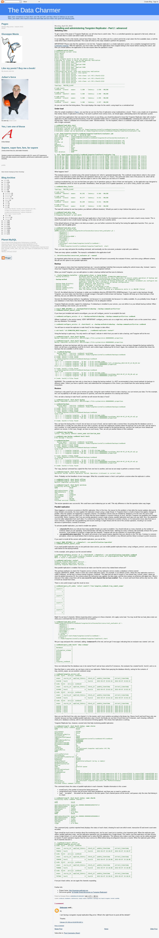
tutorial (112, 898)
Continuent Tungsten (62, 46)
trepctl (103, 898)
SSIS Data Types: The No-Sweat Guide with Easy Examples (20, 245)
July (6, 202)
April (6, 207)
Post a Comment (59, 925)
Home (106, 929)
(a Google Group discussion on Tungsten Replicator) (89, 892)
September (8, 198)
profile (3, 165)
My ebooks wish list (8, 71)
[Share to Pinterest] (97, 896)
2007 (5, 230)
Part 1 (77, 112)
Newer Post (58, 929)
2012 (5, 221)
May (6, 205)
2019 (5, 180)
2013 (5, 191)
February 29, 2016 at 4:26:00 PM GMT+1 (71, 922)
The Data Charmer (34, 10)
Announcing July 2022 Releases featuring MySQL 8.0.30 (19, 244)
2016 (5, 186)
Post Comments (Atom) (72, 933)
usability (117, 898)
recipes (84, 898)
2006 (5, 232)
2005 (5, 234)
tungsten (107, 898)
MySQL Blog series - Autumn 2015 (12, 26)
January (7, 219)
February (8, 217)
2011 (5, 223)
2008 (5, 228)
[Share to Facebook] (95, 896)
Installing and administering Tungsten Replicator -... (19, 210)
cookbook (61, 898)
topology (95, 898)
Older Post (153, 929)
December (8, 193)
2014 (5, 189)
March (7, 215)
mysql (80, 898)
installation (68, 898)
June (6, 203)
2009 (5, 226)
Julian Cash (12, 120)
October (7, 196)
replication (90, 898)
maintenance (74, 898)
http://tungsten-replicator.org (78, 890)
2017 (5, 184)
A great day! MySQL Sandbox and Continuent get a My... (20, 208)
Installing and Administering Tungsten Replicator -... (19, 212)
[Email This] (88, 896)
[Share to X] (92, 896)
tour (100, 898)
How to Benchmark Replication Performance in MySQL (19, 242)
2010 (5, 224)
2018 (5, 182)
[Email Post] (85, 896)
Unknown (63, 907)
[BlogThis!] (90, 896)
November (8, 195)
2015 (5, 188)
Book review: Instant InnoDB (13, 214)
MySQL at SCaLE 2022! (9, 251)
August (7, 200)
